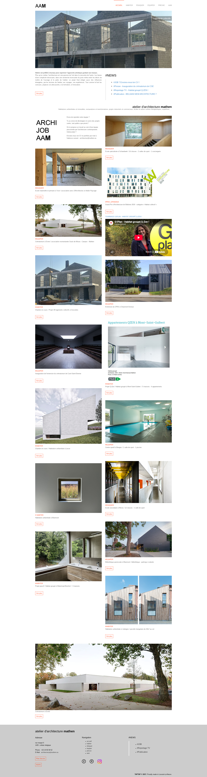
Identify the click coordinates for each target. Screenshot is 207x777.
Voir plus (39, 93)
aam (170, 5)
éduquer (140, 5)
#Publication (142, 752)
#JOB (139, 744)
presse (161, 5)
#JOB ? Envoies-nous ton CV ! (127, 82)
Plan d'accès (40, 758)
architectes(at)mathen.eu (49, 752)
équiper (151, 5)
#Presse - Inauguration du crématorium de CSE (134, 86)
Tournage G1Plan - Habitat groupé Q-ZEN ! (123, 217)
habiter (129, 5)
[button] (41, 39)
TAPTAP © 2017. (141, 774)
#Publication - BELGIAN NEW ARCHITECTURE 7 (135, 94)
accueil (119, 5)
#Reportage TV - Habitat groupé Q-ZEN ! (131, 90)
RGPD (38, 765)
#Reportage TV (143, 748)
